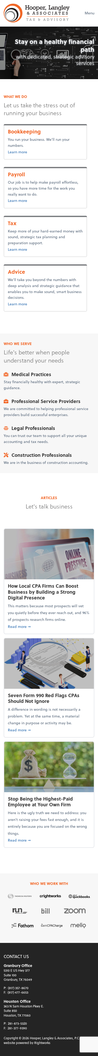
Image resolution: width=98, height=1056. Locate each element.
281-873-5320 (17, 1023)
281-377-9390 (17, 1028)
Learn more (34, 152)
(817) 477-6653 (18, 992)
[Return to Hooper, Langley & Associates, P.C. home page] (37, 13)
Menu (89, 13)
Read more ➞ (49, 626)
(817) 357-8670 (18, 987)
